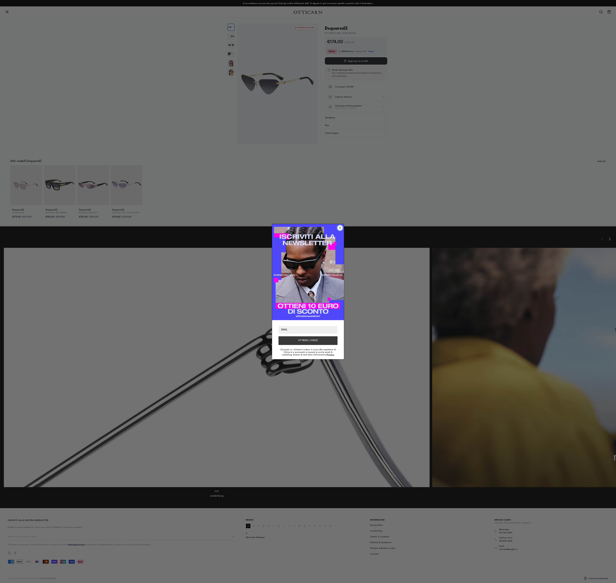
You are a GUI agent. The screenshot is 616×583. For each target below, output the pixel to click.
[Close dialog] (340, 228)
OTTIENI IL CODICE (308, 340)
